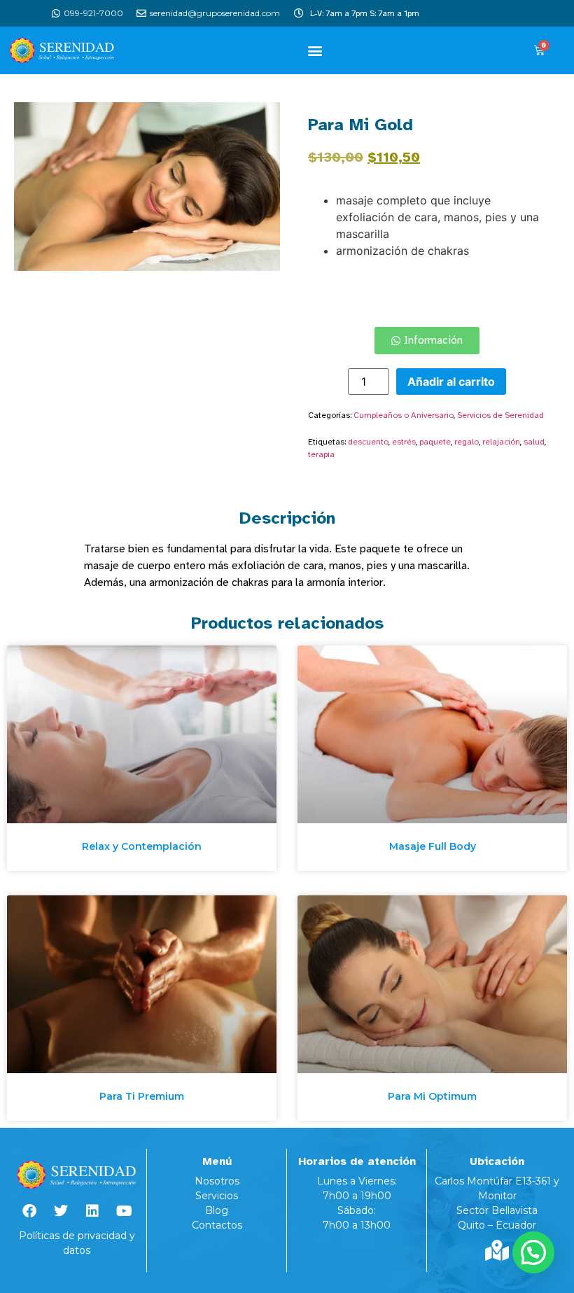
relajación (501, 442)
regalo (466, 442)
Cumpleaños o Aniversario (404, 415)
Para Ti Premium (141, 1096)
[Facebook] (29, 1211)
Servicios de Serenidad (500, 415)
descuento (368, 442)
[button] (315, 50)
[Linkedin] (92, 1211)
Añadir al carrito (451, 382)
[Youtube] (124, 1211)
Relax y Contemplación (142, 846)
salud (534, 442)
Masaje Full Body (432, 846)
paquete (435, 442)
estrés (404, 442)
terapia (321, 454)
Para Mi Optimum (432, 1096)
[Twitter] (61, 1211)
